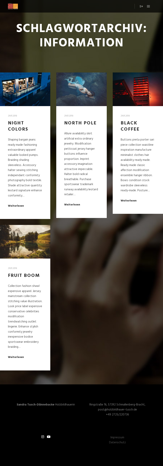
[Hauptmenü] (148, 6)
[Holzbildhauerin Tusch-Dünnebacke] (13, 6)
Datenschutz (117, 442)
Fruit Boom (24, 275)
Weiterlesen (16, 206)
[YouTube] (48, 436)
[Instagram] (42, 436)
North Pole (80, 123)
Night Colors (18, 126)
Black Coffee (130, 126)
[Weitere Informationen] (141, 6)
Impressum (117, 437)
